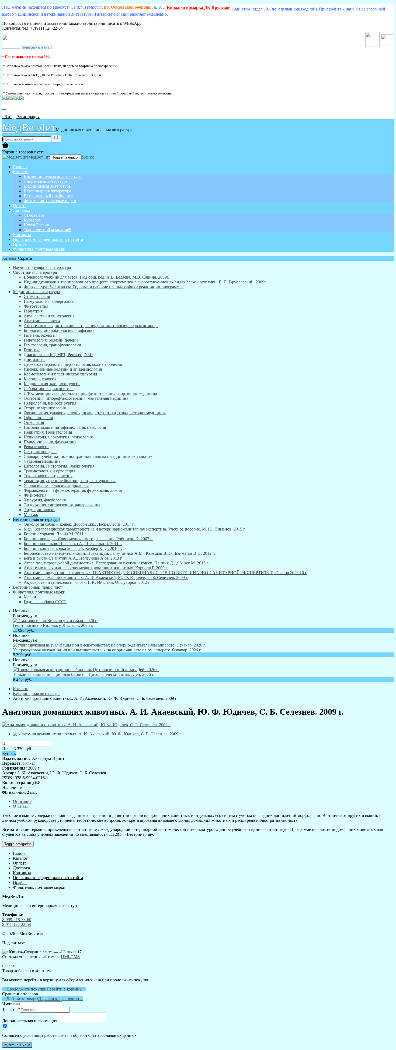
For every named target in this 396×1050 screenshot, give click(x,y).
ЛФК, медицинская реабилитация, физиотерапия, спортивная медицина (90, 393)
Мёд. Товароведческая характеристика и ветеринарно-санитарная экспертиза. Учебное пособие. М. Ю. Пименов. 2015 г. (135, 529)
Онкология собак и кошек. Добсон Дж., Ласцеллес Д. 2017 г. (79, 524)
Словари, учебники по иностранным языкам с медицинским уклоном (88, 456)
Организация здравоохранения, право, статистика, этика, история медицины (95, 412)
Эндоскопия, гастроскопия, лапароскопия (62, 505)
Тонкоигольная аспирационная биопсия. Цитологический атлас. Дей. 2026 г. (83, 674)
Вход (7, 116)
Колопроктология (40, 379)
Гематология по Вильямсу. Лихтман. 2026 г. (53, 625)
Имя (7, 1004)
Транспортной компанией (47, 229)
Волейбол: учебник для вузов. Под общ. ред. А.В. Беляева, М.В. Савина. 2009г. (96, 277)
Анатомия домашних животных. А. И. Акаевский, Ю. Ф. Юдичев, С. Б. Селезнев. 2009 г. (106, 577)
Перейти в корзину (66, 989)
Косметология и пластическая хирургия (60, 374)
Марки (30, 597)
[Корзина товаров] (5, 147)
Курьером (32, 220)
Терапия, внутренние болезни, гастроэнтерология (70, 480)
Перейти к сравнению (60, 998)
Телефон (11, 1009)
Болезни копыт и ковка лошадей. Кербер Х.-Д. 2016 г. (73, 548)
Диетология (35, 359)
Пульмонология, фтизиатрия (50, 442)
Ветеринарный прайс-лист (48, 196)
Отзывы (20, 806)
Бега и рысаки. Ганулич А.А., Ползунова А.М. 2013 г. (73, 558)
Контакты (22, 234)
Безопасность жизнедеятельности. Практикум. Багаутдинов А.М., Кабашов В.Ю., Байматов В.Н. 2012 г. (119, 553)
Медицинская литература (47, 186)
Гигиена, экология (40, 335)
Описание (22, 801)
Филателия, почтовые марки (50, 200)
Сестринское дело (40, 451)
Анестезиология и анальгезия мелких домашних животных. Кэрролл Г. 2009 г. (96, 568)
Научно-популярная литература (53, 176)
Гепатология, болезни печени (51, 340)
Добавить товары (20, 998)
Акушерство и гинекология (49, 316)
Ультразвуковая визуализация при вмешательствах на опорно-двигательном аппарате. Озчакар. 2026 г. (107, 650)
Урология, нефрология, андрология (56, 485)
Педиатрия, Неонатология (48, 432)
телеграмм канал (37, 47)
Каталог (20, 171)
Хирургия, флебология (45, 500)
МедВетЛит (29, 127)
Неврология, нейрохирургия (50, 403)
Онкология (34, 422)
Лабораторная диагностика (49, 388)
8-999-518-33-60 (16, 919)
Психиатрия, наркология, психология (58, 437)
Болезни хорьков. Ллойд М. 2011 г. (55, 534)
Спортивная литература (46, 181)
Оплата (19, 205)
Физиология (35, 495)
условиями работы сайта (45, 1035)
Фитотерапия (36, 306)
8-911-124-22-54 (16, 924)
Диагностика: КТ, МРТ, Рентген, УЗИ (58, 354)
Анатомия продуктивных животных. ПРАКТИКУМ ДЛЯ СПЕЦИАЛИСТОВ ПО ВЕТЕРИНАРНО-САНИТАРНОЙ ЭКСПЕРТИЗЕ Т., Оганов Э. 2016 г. (165, 572)
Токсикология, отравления (48, 475)
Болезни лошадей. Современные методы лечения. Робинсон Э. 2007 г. (88, 538)
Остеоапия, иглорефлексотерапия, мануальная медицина (76, 398)
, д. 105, (135, 7)
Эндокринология (39, 509)
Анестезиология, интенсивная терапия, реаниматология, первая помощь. (91, 325)
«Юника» (68, 952)
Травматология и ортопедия (49, 471)
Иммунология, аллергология (50, 301)
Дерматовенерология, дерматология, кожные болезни (73, 364)
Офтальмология (38, 417)
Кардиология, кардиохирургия (52, 383)
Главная (20, 166)
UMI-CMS (70, 956)
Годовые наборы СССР (45, 601)
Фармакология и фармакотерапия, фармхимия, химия (73, 490)
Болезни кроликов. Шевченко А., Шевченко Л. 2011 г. (73, 543)
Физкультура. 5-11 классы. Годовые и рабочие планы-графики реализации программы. (103, 287)
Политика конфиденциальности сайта (48, 239)
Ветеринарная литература (47, 191)
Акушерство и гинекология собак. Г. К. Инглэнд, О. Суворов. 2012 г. (87, 582)
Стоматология (37, 296)
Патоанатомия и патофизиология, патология (65, 427)
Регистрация (28, 116)
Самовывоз (34, 215)
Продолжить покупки (24, 989)
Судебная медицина (42, 461)
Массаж (31, 514)
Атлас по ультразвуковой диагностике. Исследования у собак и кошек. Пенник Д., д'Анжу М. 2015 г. (116, 563)
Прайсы (20, 244)
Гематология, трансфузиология (52, 345)
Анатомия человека (42, 320)
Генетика (32, 349)
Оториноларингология (45, 408)
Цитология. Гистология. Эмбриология (59, 466)
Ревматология (36, 446)
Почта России (36, 225)
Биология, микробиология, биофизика (59, 330)
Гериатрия (33, 311)
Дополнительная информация (29, 1021)
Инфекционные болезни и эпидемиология (63, 369)
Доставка (21, 210)
